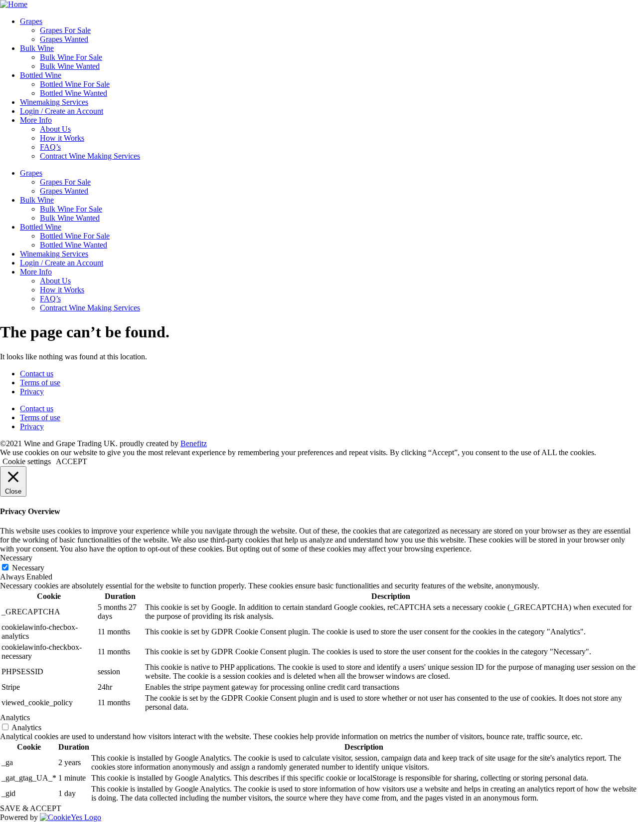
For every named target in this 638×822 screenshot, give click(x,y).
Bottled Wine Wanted (73, 93)
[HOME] (13, 4)
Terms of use (40, 382)
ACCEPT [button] (71, 461)
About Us (55, 129)
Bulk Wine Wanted (70, 66)
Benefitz (193, 443)
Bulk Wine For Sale (71, 57)
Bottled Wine (40, 75)
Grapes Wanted (64, 39)
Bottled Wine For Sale (75, 84)
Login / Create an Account (61, 111)
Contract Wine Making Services (90, 156)
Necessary (28, 567)
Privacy (32, 391)
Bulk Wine (37, 48)
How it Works (62, 138)
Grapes (31, 21)
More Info (36, 120)
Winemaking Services (54, 102)
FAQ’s (50, 147)
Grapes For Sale (65, 30)
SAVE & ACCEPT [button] (30, 808)
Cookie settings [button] (26, 461)
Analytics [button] (15, 717)
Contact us (36, 373)
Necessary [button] (16, 557)
